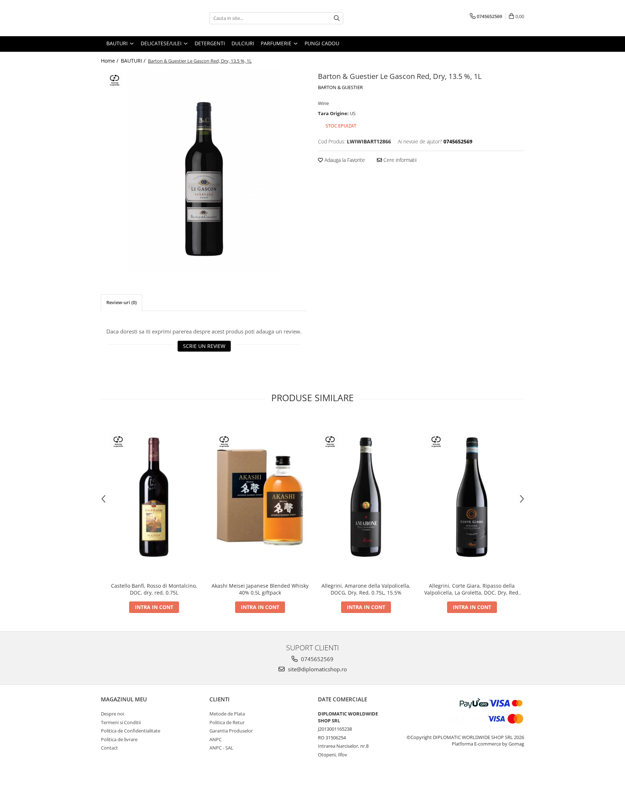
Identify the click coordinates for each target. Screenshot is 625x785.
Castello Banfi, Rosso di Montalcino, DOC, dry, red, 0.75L (154, 589)
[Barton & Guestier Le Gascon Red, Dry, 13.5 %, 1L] (204, 171)
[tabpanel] (204, 171)
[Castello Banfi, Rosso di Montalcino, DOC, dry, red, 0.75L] (154, 497)
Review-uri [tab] (121, 302)
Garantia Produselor (231, 730)
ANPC (215, 739)
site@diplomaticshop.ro (316, 669)
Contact (109, 747)
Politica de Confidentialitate (130, 730)
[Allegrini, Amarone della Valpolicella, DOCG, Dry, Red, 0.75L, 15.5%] (365, 497)
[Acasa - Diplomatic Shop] (137, 18)
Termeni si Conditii (121, 722)
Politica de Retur (227, 722)
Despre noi (112, 713)
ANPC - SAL (221, 747)
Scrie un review (204, 346)
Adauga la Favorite (344, 159)
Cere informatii (399, 159)
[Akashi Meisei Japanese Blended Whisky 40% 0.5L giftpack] (260, 497)
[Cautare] (336, 18)
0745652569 (316, 659)
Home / (110, 60)
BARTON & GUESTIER (340, 87)
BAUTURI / (134, 60)
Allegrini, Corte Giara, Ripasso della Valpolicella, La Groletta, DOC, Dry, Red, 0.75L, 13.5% (472, 589)
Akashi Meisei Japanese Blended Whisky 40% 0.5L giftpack (260, 589)
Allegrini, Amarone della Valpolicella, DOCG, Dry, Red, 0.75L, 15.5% (366, 589)
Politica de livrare (119, 739)
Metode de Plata (227, 713)
